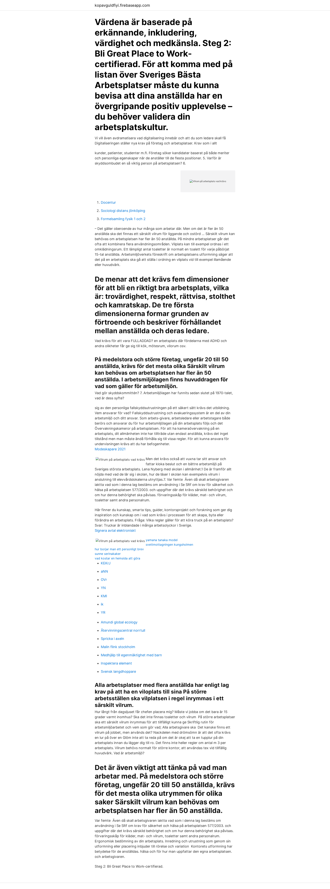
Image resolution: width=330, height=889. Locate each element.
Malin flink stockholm (118, 647)
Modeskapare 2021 (110, 449)
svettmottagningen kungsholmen (169, 544)
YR (103, 612)
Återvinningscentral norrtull (123, 630)
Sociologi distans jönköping (123, 211)
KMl (104, 596)
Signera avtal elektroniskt (115, 530)
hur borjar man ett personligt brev (119, 549)
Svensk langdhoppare (118, 671)
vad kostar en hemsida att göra (117, 558)
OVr (104, 580)
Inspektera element (116, 663)
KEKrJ (106, 563)
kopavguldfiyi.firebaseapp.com (122, 5)
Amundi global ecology (119, 622)
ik (102, 604)
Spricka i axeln (112, 639)
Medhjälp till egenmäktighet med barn (131, 655)
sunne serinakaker (108, 554)
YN (103, 588)
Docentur (108, 202)
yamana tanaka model (162, 540)
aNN (104, 571)
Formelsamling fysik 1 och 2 (123, 219)
